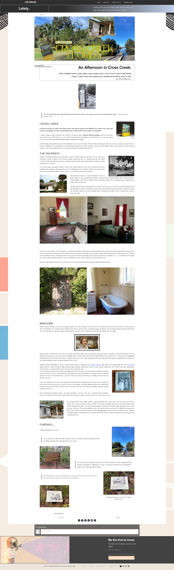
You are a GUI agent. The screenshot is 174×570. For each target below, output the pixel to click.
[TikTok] (95, 520)
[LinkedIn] (88, 520)
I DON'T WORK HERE (30, 2)
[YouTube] (92, 520)
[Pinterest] (126, 566)
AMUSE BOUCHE (55, 566)
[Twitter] (85, 520)
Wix (74, 566)
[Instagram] (79, 520)
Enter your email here (114, 549)
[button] (42, 15)
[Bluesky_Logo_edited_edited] (121, 566)
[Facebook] (82, 520)
